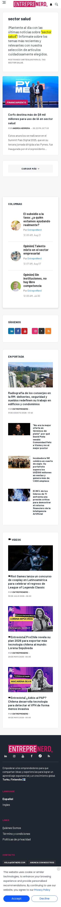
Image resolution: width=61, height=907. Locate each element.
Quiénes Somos (12, 827)
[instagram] (35, 331)
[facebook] (18, 331)
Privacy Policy (42, 889)
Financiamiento (16, 102)
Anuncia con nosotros (42, 862)
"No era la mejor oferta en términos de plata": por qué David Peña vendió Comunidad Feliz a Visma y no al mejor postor (42, 436)
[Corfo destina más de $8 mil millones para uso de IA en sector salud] (30, 92)
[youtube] (24, 331)
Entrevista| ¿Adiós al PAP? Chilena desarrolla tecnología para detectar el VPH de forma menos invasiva (28, 703)
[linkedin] (11, 331)
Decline (44, 899)
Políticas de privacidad (17, 839)
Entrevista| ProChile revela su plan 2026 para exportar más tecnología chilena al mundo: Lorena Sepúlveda (29, 642)
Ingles (6, 804)
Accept (17, 899)
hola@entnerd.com (14, 862)
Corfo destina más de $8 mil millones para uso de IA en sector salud (30, 119)
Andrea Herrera (21, 128)
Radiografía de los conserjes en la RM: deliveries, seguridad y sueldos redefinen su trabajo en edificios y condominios (29, 398)
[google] (41, 331)
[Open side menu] (4, 2)
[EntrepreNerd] (31, 4)
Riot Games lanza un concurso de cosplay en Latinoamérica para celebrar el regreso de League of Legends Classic (30, 581)
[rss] (48, 331)
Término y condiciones (16, 833)
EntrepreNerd (35, 229)
